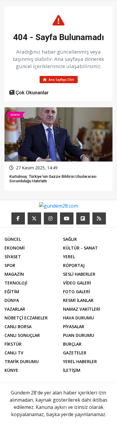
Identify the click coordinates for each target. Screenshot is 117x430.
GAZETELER (74, 353)
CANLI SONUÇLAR (22, 335)
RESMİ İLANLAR (78, 300)
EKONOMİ (14, 248)
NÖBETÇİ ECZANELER (26, 318)
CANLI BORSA (18, 326)
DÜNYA (11, 300)
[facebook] (18, 218)
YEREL (69, 256)
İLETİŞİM (71, 370)
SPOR (9, 265)
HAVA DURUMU (78, 318)
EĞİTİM (11, 291)
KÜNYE (11, 370)
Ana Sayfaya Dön (61, 79)
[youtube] (67, 218)
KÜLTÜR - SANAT (80, 248)
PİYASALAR (73, 326)
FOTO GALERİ (76, 291)
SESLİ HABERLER (79, 274)
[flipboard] (83, 218)
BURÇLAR (72, 344)
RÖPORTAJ (74, 265)
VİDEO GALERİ (77, 283)
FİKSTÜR (13, 344)
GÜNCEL (12, 239)
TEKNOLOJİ (15, 283)
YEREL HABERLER (80, 361)
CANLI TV (13, 353)
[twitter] (34, 218)
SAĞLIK (70, 239)
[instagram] (50, 218)
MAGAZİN (14, 274)
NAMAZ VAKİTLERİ (81, 309)
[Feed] (99, 218)
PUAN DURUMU (78, 335)
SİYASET (12, 256)
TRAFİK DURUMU (21, 361)
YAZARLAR (14, 309)
